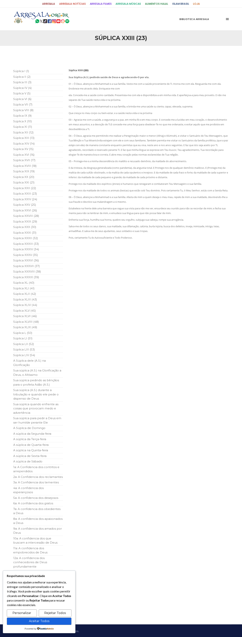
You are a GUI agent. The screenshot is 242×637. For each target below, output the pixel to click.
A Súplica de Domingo (29, 428)
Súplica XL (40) (23, 282)
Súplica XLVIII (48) (26, 322)
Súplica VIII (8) (23, 110)
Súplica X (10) (22, 121)
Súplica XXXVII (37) (26, 266)
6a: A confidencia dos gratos (33, 503)
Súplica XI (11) (22, 127)
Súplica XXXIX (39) (26, 277)
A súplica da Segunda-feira (32, 433)
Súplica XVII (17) (24, 160)
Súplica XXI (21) (24, 182)
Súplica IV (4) (22, 88)
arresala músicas (128, 3)
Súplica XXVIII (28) (26, 216)
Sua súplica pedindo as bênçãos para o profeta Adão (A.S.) (36, 382)
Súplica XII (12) (23, 132)
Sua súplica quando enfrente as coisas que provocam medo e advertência (35, 408)
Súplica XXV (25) (24, 204)
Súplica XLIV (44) (25, 305)
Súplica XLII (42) (24, 294)
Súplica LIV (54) (24, 355)
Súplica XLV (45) (24, 310)
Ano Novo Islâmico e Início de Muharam (158, 55)
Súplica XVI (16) (24, 154)
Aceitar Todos (39, 621)
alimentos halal (156, 3)
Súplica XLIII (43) (25, 299)
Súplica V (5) (22, 93)
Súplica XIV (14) (24, 143)
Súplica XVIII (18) (25, 166)
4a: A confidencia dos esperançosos (28, 490)
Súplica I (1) (21, 71)
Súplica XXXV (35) (25, 255)
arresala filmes (101, 3)
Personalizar (21, 613)
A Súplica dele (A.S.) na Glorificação (29, 363)
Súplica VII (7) (23, 104)
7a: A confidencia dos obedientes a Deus (36, 511)
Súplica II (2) (22, 77)
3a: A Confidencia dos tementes (36, 482)
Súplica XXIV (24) (25, 199)
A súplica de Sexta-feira (30, 456)
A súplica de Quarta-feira (31, 445)
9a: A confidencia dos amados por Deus (37, 531)
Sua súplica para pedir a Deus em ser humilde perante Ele (37, 420)
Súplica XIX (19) (24, 171)
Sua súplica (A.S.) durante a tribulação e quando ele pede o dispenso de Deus (36, 394)
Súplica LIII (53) (24, 349)
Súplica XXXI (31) (24, 232)
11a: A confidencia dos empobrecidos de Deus (30, 550)
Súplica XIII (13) (24, 138)
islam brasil (180, 3)
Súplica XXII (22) (24, 188)
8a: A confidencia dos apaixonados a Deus (38, 521)
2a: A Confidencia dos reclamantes (38, 477)
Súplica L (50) (22, 333)
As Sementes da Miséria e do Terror (49, 55)
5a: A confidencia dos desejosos (35, 498)
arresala (48, 3)
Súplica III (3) (22, 82)
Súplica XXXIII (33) (26, 244)
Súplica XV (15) (23, 149)
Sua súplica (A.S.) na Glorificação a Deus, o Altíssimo (37, 373)
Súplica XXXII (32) (25, 238)
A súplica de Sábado (27, 461)
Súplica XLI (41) (24, 288)
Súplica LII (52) (23, 344)
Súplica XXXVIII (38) (27, 271)
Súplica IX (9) (22, 115)
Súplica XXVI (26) (25, 210)
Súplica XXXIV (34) (26, 249)
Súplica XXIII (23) (25, 193)
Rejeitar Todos (55, 613)
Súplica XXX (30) (24, 227)
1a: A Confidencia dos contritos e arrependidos (36, 469)
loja (196, 3)
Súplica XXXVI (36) (26, 260)
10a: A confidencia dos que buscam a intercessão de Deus (35, 541)
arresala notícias (72, 3)
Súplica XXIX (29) (25, 221)
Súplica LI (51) (23, 338)
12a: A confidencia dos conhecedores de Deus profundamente (30, 562)
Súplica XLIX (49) (25, 327)
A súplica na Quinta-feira (30, 450)
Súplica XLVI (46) (25, 316)
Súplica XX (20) (23, 177)
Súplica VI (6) (22, 99)
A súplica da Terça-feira (29, 439)
